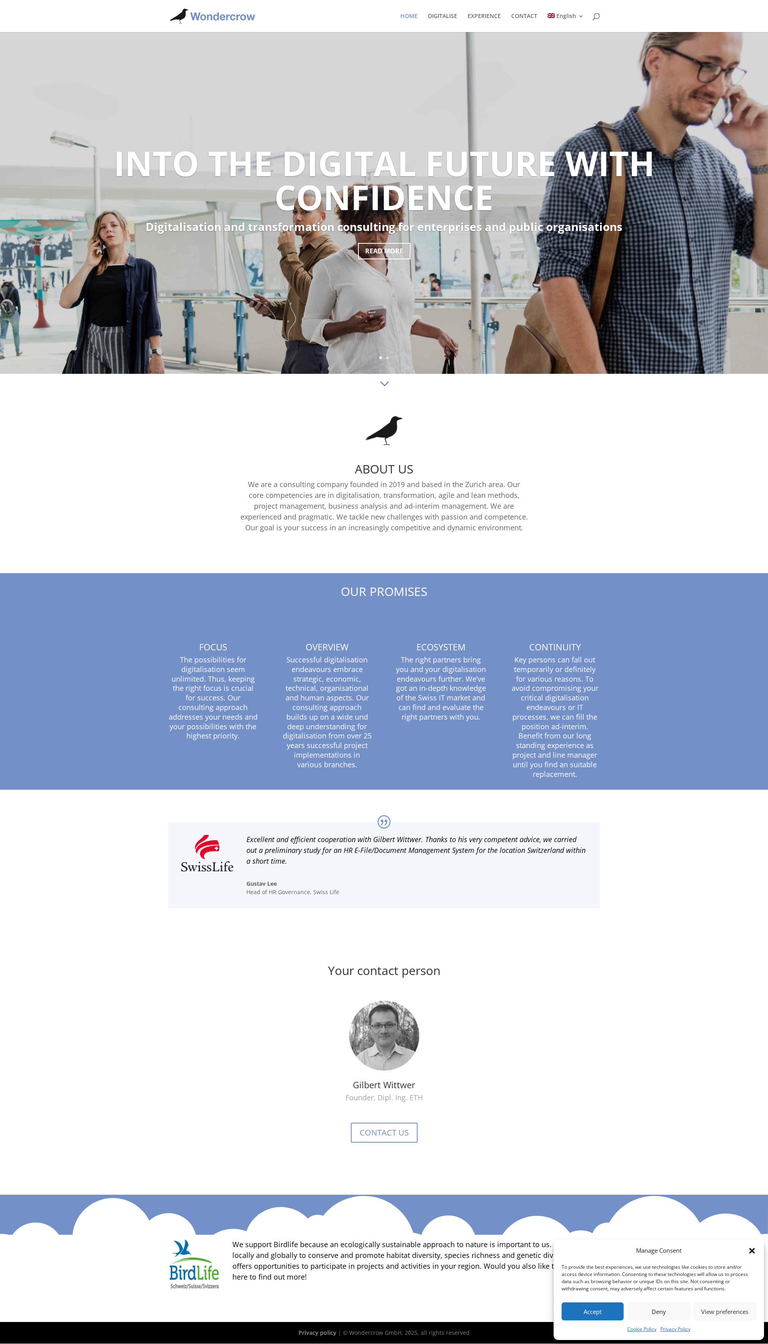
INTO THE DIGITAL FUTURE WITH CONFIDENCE (384, 180)
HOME (409, 16)
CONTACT (524, 16)
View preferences (724, 1312)
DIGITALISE (442, 16)
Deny (659, 1312)
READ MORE (384, 251)
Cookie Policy (641, 1329)
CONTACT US (384, 1132)
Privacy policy (317, 1332)
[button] (752, 1251)
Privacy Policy (675, 1329)
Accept (593, 1312)
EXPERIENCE (484, 16)
